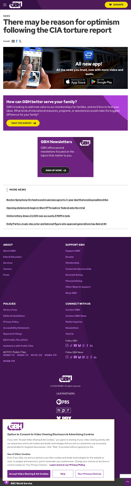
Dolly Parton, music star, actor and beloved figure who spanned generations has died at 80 (56, 224)
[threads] (83, 345)
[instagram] (67, 345)
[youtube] (75, 345)
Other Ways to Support (78, 287)
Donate (118, 4)
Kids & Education (12, 257)
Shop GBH (71, 293)
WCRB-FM (9, 361)
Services (7, 263)
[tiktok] (71, 345)
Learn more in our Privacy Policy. (67, 464)
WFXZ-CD (36, 355)
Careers (7, 269)
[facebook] (87, 345)
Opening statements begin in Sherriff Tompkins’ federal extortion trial (45, 208)
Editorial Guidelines (14, 316)
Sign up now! (54, 170)
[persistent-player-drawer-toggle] (127, 482)
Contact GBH (73, 309)
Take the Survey (21, 123)
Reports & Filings (12, 333)
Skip (62, 473)
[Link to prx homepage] (63, 418)
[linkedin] (91, 345)
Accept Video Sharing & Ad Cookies (29, 473)
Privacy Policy (11, 321)
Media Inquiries (74, 321)
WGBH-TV (9, 355)
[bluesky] (79, 345)
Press (6, 275)
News (6, 15)
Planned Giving (74, 281)
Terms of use (10, 309)
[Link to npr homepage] (63, 410)
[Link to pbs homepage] (62, 401)
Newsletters (72, 328)
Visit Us (70, 333)
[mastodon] (83, 357)
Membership (72, 263)
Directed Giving (74, 275)
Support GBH (73, 250)
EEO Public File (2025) (15, 340)
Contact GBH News (76, 316)
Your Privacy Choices (89, 473)
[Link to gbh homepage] (15, 4)
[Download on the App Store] (76, 81)
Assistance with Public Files (18, 346)
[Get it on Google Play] (102, 81)
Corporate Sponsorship (78, 269)
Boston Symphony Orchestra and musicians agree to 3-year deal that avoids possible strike (57, 200)
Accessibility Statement (16, 328)
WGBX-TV (22, 355)
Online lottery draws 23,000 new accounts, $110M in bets (38, 216)
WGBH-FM (51, 355)
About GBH (9, 250)
